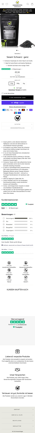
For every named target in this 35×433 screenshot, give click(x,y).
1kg (24, 83)
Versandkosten (21, 76)
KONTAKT (17, 409)
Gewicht (17, 80)
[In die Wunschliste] (11, 294)
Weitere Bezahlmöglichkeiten (17, 107)
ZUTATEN (17, 124)
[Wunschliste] (7, 4)
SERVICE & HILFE (17, 415)
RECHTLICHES (17, 420)
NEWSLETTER (17, 426)
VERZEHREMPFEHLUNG (17, 128)
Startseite (17, 53)
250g (11, 83)
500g (18, 83)
